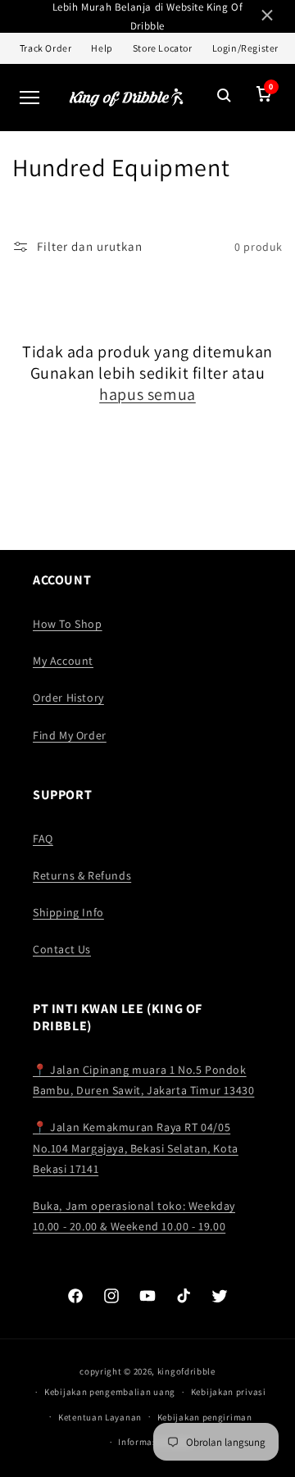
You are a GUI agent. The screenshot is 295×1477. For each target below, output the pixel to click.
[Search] (224, 97)
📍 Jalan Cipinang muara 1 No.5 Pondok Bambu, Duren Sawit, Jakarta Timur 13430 (143, 1080)
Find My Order (70, 735)
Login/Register (245, 48)
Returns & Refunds (82, 875)
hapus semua (147, 394)
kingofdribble (186, 1371)
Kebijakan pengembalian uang (109, 1391)
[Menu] (29, 97)
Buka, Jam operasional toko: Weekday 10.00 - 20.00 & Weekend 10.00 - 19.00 (134, 1216)
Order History (68, 697)
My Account (63, 660)
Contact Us (62, 949)
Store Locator (163, 48)
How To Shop (67, 623)
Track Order (46, 48)
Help (101, 48)
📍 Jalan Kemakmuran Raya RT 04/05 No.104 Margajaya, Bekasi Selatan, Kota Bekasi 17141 (135, 1147)
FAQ (43, 838)
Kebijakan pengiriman (204, 1417)
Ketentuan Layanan (100, 1417)
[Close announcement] (267, 17)
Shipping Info (68, 912)
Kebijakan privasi (228, 1391)
